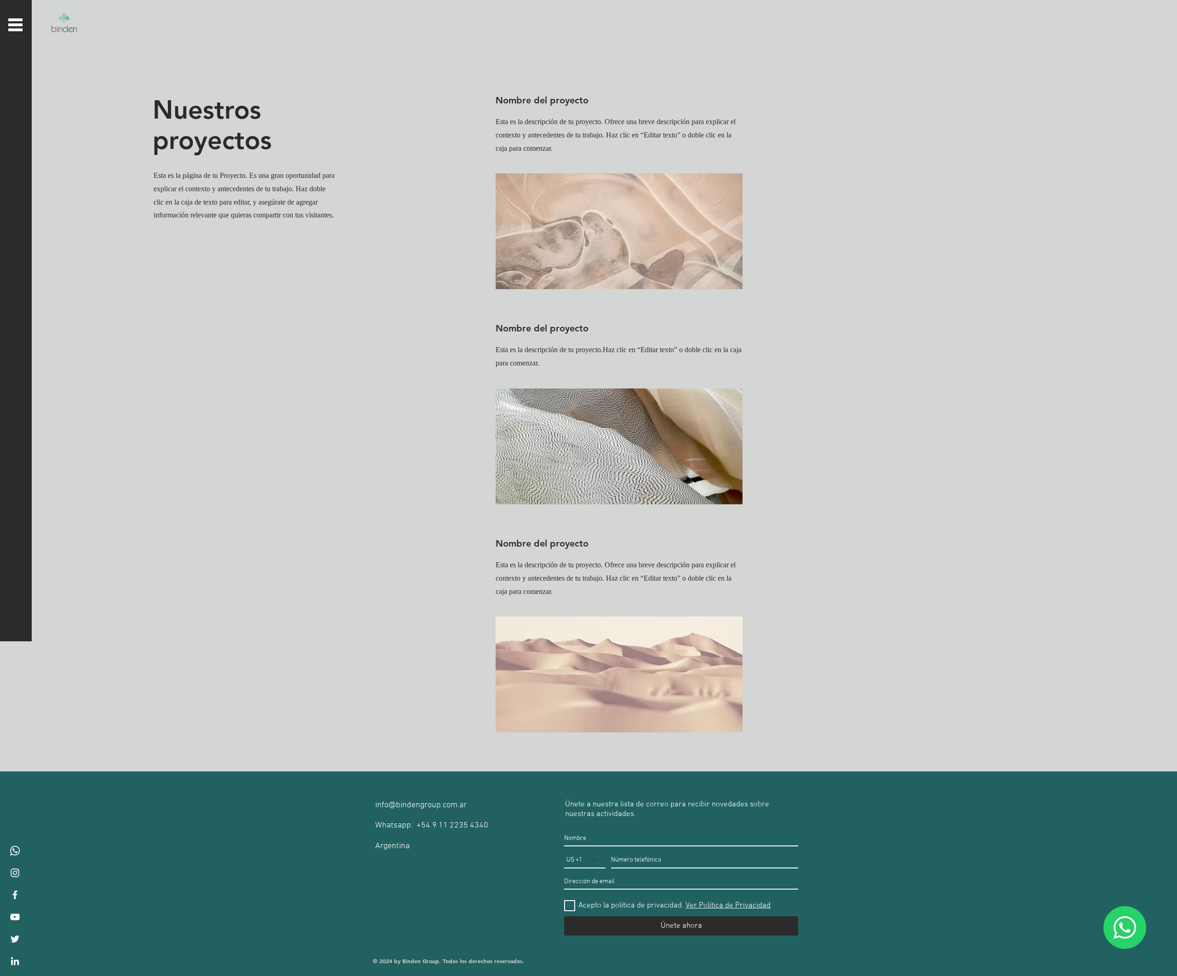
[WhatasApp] (15, 850)
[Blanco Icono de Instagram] (15, 873)
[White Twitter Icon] (15, 939)
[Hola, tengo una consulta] (1124, 927)
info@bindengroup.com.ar (421, 805)
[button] (15, 24)
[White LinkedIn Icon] (15, 961)
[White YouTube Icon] (15, 917)
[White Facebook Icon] (15, 895)
